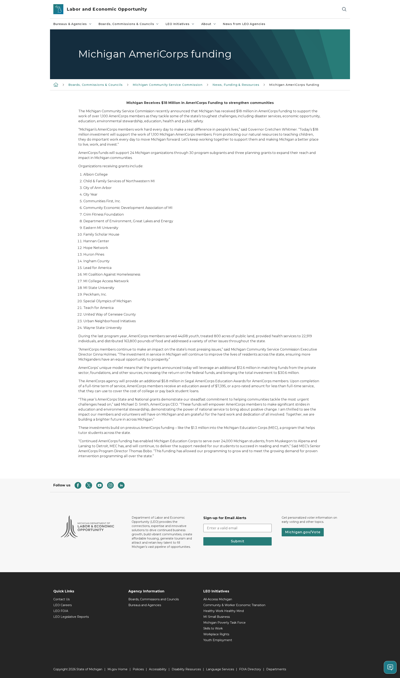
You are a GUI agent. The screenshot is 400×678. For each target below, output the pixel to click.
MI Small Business (216, 617)
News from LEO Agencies (244, 24)
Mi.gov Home (118, 669)
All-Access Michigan (217, 599)
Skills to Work (213, 628)
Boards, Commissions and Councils (153, 599)
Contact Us (61, 599)
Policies (138, 669)
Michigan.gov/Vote (302, 532)
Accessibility (157, 669)
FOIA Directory (250, 669)
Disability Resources (186, 669)
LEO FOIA (60, 611)
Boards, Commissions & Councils (126, 24)
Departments (276, 669)
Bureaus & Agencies (70, 24)
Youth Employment (217, 640)
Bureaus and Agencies (144, 605)
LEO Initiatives (177, 24)
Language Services (220, 669)
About (206, 24)
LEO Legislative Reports (71, 617)
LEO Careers (62, 605)
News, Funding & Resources (235, 85)
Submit (237, 541)
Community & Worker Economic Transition (234, 605)
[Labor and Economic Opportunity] (55, 84)
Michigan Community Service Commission (167, 85)
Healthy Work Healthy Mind (223, 611)
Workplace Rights (216, 634)
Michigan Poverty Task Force (224, 622)
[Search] (344, 9)
